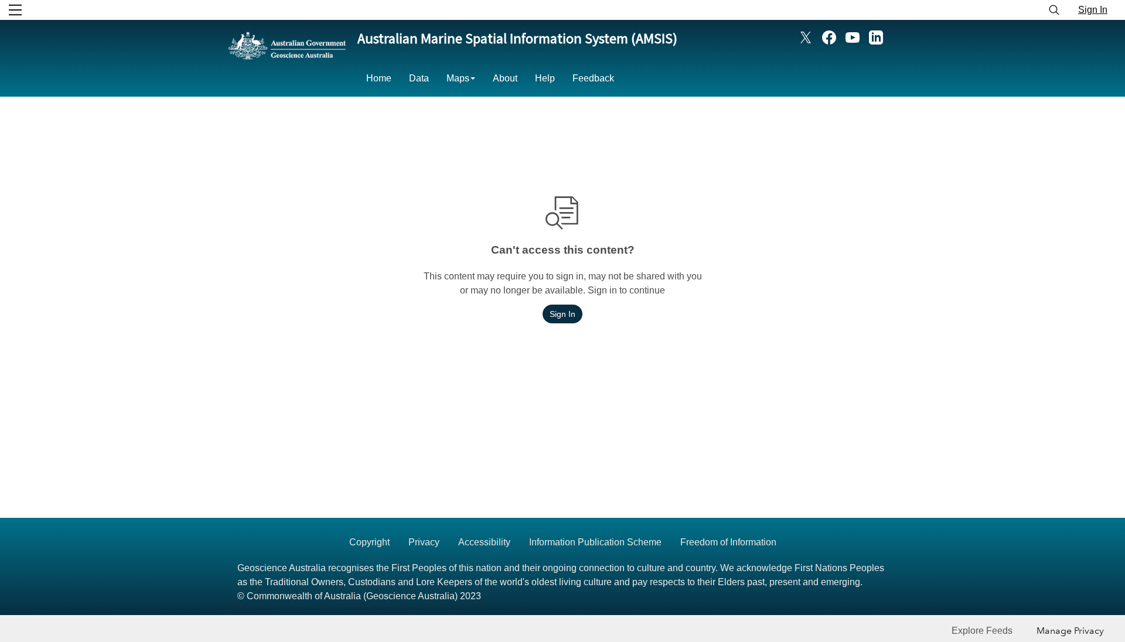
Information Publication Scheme (595, 542)
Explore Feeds (982, 631)
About (505, 78)
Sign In (1092, 10)
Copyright (369, 542)
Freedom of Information (728, 542)
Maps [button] (457, 78)
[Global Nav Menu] (15, 10)
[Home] (287, 64)
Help (545, 78)
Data (419, 78)
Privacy (423, 542)
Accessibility (484, 542)
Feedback (593, 78)
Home (378, 78)
